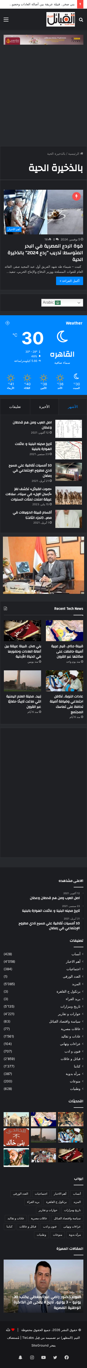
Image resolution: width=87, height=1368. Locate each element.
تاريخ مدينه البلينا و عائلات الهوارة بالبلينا (33, 446)
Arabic (49, 302)
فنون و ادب (72, 1051)
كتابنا (77, 1066)
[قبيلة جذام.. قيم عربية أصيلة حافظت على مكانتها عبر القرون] (64, 630)
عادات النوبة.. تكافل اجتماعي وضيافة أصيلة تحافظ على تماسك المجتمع (66, 704)
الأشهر (73, 406)
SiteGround (40, 1345)
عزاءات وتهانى (70, 1044)
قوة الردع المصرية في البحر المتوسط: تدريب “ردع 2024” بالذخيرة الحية (45, 252)
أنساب (76, 954)
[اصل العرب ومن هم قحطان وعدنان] (68, 429)
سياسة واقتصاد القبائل (64, 1021)
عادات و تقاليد (70, 1036)
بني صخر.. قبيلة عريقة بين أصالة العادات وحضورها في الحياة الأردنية (23, 651)
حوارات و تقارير (69, 1014)
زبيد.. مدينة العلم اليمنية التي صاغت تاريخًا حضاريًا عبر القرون (23, 701)
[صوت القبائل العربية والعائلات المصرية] (60, 19)
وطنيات (75, 1089)
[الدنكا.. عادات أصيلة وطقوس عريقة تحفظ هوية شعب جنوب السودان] (16, 1119)
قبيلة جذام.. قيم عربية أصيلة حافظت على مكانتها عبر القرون (67, 651)
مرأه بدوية (73, 1074)
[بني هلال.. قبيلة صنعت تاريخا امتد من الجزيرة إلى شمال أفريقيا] (70, 1119)
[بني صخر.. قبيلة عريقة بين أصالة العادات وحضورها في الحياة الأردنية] (22, 630)
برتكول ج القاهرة (68, 991)
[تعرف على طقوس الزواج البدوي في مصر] (43, 1155)
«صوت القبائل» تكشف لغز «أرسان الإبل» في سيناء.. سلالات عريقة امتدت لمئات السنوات (29, 494)
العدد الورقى (71, 976)
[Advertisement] (43, 97)
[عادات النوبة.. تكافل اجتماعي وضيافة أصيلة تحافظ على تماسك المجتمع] (64, 680)
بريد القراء (73, 999)
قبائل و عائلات (70, 1059)
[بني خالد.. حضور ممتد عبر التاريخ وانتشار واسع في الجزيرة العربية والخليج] (16, 1137)
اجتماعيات (73, 969)
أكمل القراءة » (70, 281)
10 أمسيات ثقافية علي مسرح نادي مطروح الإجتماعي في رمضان (30, 470)
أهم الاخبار (73, 961)
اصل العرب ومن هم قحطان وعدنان (32, 425)
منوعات (75, 1081)
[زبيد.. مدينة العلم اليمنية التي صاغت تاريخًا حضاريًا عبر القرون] (22, 680)
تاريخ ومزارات (70, 1006)
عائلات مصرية (70, 1029)
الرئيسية (74, 153)
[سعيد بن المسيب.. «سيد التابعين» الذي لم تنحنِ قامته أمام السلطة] (16, 1157)
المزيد (76, 984)
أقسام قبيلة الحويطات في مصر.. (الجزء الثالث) (32, 515)
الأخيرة (44, 406)
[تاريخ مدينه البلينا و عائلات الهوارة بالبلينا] (68, 450)
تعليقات (15, 406)
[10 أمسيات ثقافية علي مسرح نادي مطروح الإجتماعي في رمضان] (68, 472)
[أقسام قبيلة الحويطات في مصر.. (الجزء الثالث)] (68, 519)
